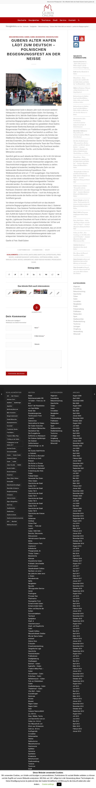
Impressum (32, 546)
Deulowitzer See (33, 431)
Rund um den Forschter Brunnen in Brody (80, 112)
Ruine (33, 262)
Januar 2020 (77, 511)
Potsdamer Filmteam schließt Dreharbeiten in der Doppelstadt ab (81, 90)
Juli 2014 (76, 656)
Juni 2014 (76, 658)
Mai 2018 (76, 553)
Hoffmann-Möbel (46, 257)
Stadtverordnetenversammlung (15, 518)
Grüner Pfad (32, 523)
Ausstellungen (33, 693)
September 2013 (78, 681)
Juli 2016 (76, 596)
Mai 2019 (76, 526)
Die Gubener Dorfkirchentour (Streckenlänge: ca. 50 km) (80, 151)
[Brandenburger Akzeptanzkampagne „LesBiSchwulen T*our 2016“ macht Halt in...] (94, 394)
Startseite (22, 20)
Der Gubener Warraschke (36, 428)
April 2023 (76, 433)
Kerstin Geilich (11, 468)
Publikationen (32, 656)
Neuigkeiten (34, 20)
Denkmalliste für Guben (36, 423)
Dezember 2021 (78, 463)
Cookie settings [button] (48, 784)
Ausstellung (77, 289)
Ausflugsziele (32, 731)
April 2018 (76, 556)
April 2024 (76, 413)
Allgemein (76, 286)
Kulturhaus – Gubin (34, 676)
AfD (8, 396)
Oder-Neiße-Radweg (42, 259)
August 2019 (77, 521)
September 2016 (78, 591)
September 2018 (78, 543)
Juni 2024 (76, 408)
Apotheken (31, 754)
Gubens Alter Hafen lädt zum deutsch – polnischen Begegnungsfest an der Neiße (34, 50)
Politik (75, 306)
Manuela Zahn (11, 259)
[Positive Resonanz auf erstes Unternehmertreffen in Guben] (37, 292)
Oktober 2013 (77, 678)
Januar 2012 (77, 731)
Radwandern (77, 314)
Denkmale (31, 696)
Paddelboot (56, 259)
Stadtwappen (32, 661)
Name (37, 327)
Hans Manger (77, 253)
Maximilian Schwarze (13, 488)
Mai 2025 (76, 403)
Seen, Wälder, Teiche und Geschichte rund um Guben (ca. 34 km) (36, 718)
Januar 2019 (77, 533)
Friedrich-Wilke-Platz (13, 436)
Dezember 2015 (78, 613)
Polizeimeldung (78, 309)
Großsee (31, 521)
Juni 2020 (76, 503)
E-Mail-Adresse (40, 336)
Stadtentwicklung (79, 321)
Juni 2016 (76, 598)
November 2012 (78, 706)
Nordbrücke (29, 259)
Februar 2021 (77, 486)
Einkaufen (31, 643)
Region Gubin (32, 706)
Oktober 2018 (77, 541)
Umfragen (76, 326)
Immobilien (77, 301)
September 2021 (78, 468)
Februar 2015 (77, 638)
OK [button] (59, 784)
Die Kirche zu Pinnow (35, 463)
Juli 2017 (76, 566)
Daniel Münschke (12, 419)
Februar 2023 (77, 438)
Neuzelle (31, 586)
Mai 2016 (76, 601)
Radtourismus (33, 741)
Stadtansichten (78, 319)
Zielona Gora (32, 641)
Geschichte (77, 294)
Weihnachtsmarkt (12, 525)
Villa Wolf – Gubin (34, 691)
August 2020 (77, 498)
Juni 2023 (76, 428)
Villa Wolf (14, 521)
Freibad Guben (33, 476)
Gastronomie (32, 746)
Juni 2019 (76, 523)
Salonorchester (11, 498)
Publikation (77, 311)
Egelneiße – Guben (34, 666)
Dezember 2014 (78, 643)
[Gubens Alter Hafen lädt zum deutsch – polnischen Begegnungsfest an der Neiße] (34, 87)
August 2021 (77, 471)
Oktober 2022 (77, 446)
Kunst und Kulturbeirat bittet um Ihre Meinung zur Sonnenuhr (81, 261)
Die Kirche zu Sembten (36, 466)
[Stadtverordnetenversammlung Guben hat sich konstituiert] (51, 293)
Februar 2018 (77, 558)
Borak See (31, 411)
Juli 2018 (76, 548)
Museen (31, 701)
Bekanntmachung (43, 26)
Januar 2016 (77, 611)
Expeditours (51, 254)
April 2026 (76, 398)
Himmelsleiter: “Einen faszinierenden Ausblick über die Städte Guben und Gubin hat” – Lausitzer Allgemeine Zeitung (81, 161)
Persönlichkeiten (33, 653)
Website (37, 344)
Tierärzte (31, 764)
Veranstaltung (52, 37)
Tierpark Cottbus (33, 631)
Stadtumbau (10, 511)
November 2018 (78, 538)
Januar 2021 (77, 488)
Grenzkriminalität (12, 451)
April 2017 (76, 573)
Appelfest (9, 406)
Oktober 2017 (77, 561)
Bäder (30, 395)
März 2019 (76, 528)
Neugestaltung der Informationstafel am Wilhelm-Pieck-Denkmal (81, 135)
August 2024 (77, 406)
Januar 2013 (77, 701)
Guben (27, 37)
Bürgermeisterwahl (12, 416)
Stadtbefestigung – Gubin (36, 686)
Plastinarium (32, 598)
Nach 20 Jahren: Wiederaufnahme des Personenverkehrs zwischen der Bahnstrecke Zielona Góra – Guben (81, 204)
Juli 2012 (76, 716)
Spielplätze (32, 618)
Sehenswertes (33, 736)
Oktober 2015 (77, 618)
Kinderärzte (32, 756)
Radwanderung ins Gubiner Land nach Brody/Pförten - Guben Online (80, 98)
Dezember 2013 (78, 673)
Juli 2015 (76, 626)
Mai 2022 (76, 451)
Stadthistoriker (11, 508)
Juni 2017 (76, 568)
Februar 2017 (77, 578)
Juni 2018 (76, 551)
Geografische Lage (34, 648)
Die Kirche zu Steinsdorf (36, 468)
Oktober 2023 (77, 421)
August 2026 (77, 395)
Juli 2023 (76, 426)
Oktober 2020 (77, 496)
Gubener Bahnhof (22, 257)
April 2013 (76, 693)
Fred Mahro (10, 432)
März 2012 (76, 726)
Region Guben (33, 703)
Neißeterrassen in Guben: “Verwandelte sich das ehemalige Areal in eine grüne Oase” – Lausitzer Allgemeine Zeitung (81, 190)
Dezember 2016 (78, 583)
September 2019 (78, 518)
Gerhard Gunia (11, 448)
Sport (75, 316)
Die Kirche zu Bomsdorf (36, 456)
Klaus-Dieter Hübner (12, 478)
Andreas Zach (11, 399)
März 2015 (76, 636)
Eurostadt (9, 426)
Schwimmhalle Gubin (35, 606)
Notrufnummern (33, 759)
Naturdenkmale (33, 578)
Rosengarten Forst (34, 601)
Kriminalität (10, 481)
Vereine (30, 738)
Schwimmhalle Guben (35, 603)
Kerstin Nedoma (11, 471)
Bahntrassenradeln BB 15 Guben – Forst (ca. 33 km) (36, 400)
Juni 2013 (76, 688)
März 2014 (76, 666)
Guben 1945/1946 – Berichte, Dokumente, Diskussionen (35, 533)
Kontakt (72, 20)
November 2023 (78, 418)
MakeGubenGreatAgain (13, 485)
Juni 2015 (76, 628)
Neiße (20, 259)
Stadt (55, 20)
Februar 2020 (77, 508)
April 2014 (76, 663)
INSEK (19, 465)
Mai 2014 (76, 661)
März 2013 (76, 696)
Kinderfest (10, 475)
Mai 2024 (76, 411)
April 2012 (76, 724)
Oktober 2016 (77, 588)
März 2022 (76, 456)
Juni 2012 (76, 719)
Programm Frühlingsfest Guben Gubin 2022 (80, 214)
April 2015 (76, 633)
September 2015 (78, 621)
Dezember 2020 (78, 491)
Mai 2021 (76, 478)
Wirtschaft (76, 334)
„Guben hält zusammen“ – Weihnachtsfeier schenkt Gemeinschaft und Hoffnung (81, 66)
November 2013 (78, 676)
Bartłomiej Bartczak (37, 254)
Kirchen (30, 698)
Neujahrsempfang (12, 491)
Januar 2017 (77, 581)
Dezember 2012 (78, 703)
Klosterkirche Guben (35, 561)
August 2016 (77, 593)
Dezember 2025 (78, 400)
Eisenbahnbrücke (12, 422)
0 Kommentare (37, 250)
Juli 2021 (76, 473)
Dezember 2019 (78, 513)
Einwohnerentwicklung (35, 646)
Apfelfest (9, 402)
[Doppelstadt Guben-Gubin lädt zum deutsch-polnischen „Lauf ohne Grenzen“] (23, 292)
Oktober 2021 (77, 466)
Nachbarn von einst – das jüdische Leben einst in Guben (36, 573)
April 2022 (76, 453)
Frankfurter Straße (12, 429)
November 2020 (78, 493)
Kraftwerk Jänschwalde (36, 563)
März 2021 (76, 483)
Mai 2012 (76, 721)
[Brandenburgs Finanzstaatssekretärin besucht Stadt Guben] (16, 292)
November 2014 (78, 646)
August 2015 (77, 623)
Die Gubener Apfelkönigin (36, 438)
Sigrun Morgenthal (12, 501)
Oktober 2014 (77, 648)
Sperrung (9, 505)
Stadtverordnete (11, 515)
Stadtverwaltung (33, 761)
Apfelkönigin (17, 402)
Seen (30, 708)
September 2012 (78, 711)
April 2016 (76, 603)
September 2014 (78, 651)
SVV (8, 521)
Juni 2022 (76, 448)
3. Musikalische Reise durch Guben (80, 247)
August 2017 (77, 563)
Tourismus (46, 20)
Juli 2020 (76, 501)
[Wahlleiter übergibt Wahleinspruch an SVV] (9, 293)
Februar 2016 (77, 608)
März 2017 (76, 576)
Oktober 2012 (77, 708)
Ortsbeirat (10, 495)
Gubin (32, 37)
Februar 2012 (77, 729)
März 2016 (76, 606)
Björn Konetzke (11, 412)
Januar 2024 (77, 416)
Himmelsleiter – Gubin (84, 84)
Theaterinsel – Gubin (35, 688)
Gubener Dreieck (12, 458)
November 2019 (78, 516)
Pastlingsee (32, 593)
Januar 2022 (77, 461)
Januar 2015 (77, 641)
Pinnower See (33, 596)
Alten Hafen (23, 254)
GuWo (14, 461)
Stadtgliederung (33, 658)
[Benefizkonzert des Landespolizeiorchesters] (2, 394)
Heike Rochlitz (11, 465)
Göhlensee (31, 518)
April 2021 (76, 481)
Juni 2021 (76, 476)
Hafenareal (34, 257)
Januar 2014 (77, 671)
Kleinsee (31, 558)
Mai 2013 (76, 691)
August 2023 (77, 423)
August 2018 (77, 546)
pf (49, 250)
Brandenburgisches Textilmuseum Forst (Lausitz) (35, 415)
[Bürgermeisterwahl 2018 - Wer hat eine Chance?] (58, 293)
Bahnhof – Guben (34, 663)
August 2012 (77, 713)
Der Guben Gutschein (35, 426)
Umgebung (77, 329)
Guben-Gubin (17, 455)
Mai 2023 (76, 431)
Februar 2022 (77, 458)
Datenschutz (32, 421)
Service (63, 20)
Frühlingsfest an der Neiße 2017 (12, 443)
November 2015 (78, 616)
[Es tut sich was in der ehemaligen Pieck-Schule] (44, 292)
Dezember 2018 (78, 536)
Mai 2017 (76, 571)
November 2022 (78, 443)
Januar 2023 (77, 441)
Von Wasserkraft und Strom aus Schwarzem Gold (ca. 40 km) (36, 726)
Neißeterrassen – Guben (36, 678)
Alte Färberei (14, 396)
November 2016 (78, 586)
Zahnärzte (31, 751)
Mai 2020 (76, 506)
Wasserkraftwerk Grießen (36, 633)
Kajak (56, 257)
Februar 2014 (77, 668)
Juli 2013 (76, 686)
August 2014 (77, 653)
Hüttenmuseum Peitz (78, 241)
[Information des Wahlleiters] (30, 293)
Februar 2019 (77, 531)
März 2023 (76, 436)
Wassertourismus (34, 743)
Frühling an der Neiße (13, 439)
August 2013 (77, 683)
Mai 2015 (76, 631)
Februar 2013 (77, 698)
